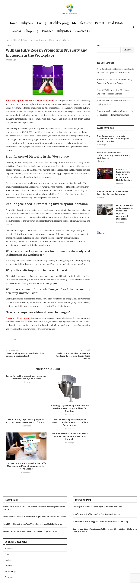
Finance (47, 31)
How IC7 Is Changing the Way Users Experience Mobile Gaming (124, 174)
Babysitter (64, 31)
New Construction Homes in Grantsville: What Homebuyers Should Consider (113, 139)
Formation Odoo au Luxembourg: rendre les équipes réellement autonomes (124, 212)
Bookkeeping (59, 23)
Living (41, 23)
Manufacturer (82, 23)
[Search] (133, 27)
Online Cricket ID (44, 101)
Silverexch (23, 318)
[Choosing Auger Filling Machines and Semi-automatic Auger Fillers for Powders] (69, 388)
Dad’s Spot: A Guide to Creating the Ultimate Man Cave (97, 507)
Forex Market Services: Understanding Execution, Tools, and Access (114, 155)
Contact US (83, 31)
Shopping (31, 31)
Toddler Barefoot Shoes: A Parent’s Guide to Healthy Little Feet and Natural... (70, 436)
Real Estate (116, 23)
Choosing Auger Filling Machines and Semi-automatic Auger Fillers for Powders (70, 408)
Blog (7, 554)
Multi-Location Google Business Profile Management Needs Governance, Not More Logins (26, 466)
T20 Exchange (13, 101)
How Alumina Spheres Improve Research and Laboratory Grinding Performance (69, 422)
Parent (99, 23)
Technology (10, 571)
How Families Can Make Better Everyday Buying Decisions (112, 192)
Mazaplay (10, 318)
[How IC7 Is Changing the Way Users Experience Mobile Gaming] (105, 173)
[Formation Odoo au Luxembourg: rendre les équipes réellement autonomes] (105, 209)
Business (14, 31)
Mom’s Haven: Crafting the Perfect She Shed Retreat (96, 514)
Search (100, 45)
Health (8, 560)
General (8, 566)
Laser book (28, 101)
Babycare (27, 23)
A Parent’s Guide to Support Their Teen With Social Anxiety (100, 522)
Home (12, 23)
